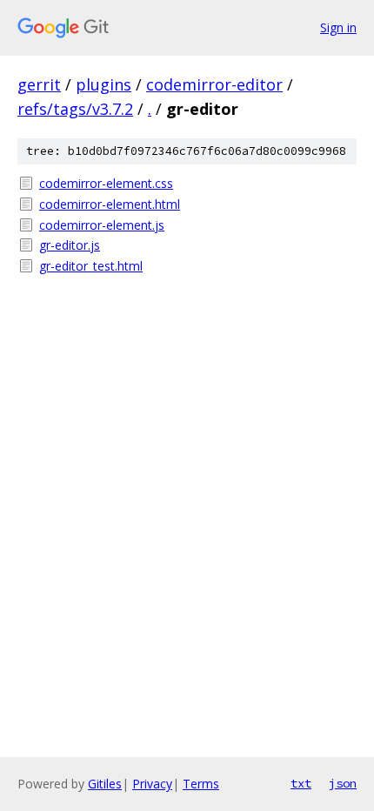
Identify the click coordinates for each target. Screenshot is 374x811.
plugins (103, 84)
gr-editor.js (69, 245)
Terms (201, 783)
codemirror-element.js (101, 225)
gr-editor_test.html (91, 266)
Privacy (152, 783)
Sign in (338, 27)
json (343, 783)
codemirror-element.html (109, 204)
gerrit (39, 84)
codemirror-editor (214, 84)
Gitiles (105, 783)
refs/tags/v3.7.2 (75, 108)
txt (301, 783)
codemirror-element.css (106, 183)
